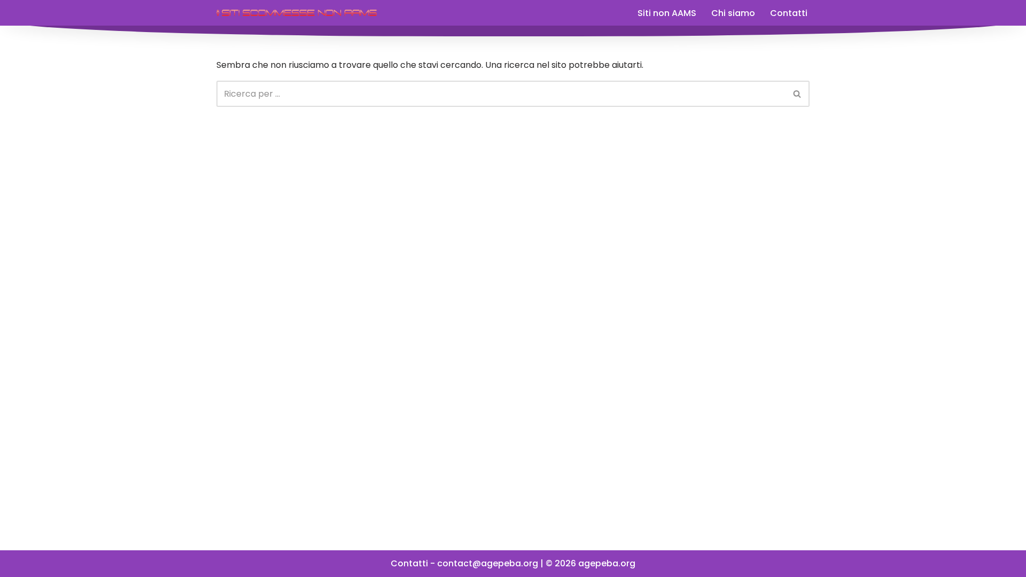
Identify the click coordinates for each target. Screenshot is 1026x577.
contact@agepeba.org (487, 563)
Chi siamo (733, 13)
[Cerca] (798, 94)
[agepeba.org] (296, 13)
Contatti (788, 13)
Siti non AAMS (667, 13)
